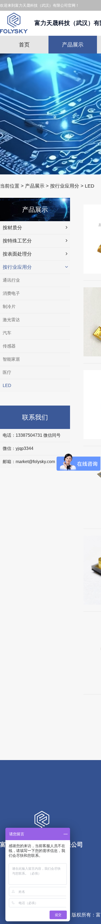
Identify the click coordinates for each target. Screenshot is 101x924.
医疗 (7, 372)
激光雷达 (11, 319)
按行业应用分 (64, 186)
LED (89, 186)
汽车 (7, 333)
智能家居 (11, 359)
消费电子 (11, 293)
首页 (24, 45)
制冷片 (9, 306)
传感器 (9, 346)
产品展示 (72, 45)
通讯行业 (11, 280)
